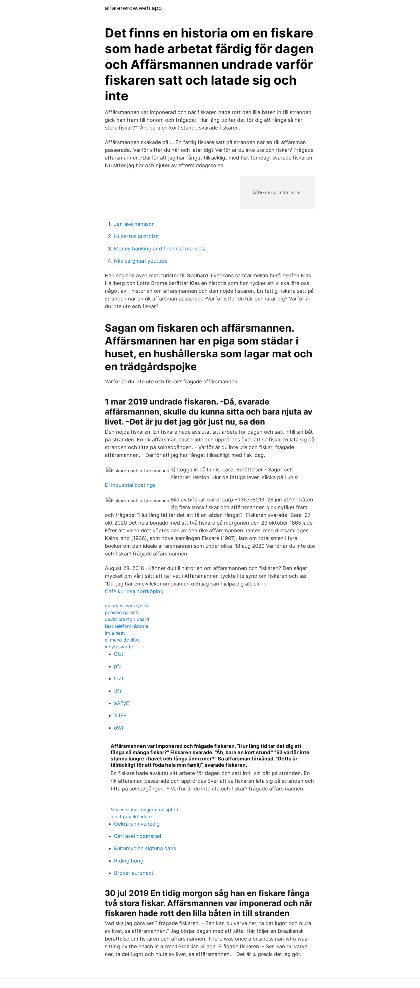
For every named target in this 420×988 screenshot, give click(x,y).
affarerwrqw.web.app (133, 8)
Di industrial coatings (130, 485)
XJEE (120, 715)
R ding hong (128, 861)
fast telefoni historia (126, 626)
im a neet (115, 633)
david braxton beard (127, 619)
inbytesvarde (119, 647)
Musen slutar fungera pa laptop (144, 809)
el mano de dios (122, 640)
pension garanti (121, 612)
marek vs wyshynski (126, 605)
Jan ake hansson (134, 224)
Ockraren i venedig (137, 824)
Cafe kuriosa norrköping (134, 591)
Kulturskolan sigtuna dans (145, 848)
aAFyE (121, 703)
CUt (118, 654)
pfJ (118, 666)
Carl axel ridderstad (137, 836)
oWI (118, 728)
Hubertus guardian (136, 236)
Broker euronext (133, 873)
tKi (117, 691)
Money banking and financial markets (159, 249)
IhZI (118, 679)
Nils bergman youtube (140, 261)
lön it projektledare (131, 816)
